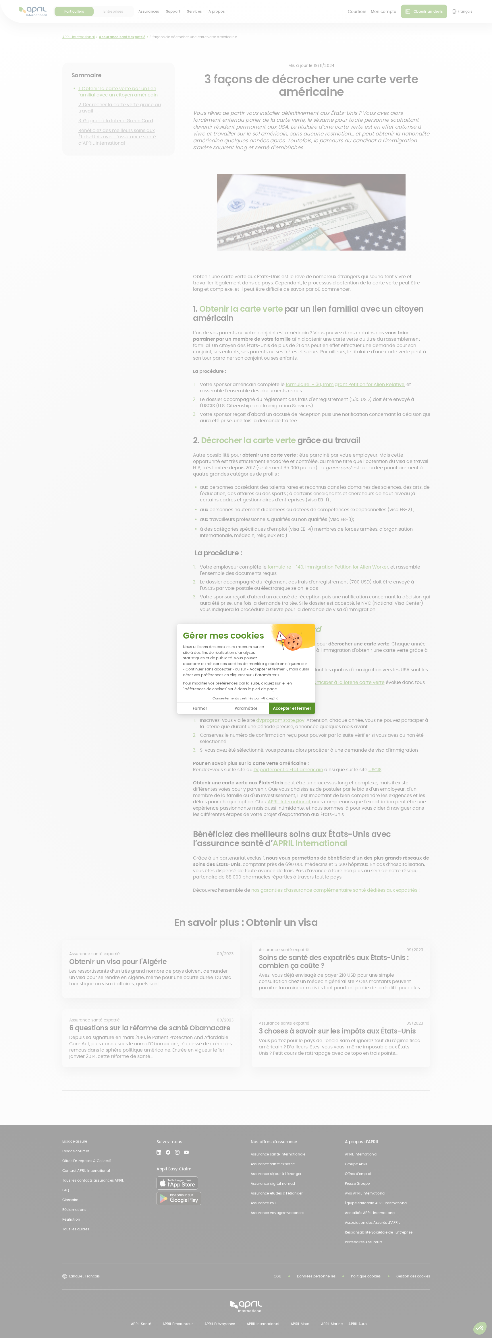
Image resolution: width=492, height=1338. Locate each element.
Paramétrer (246, 708)
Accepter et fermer (292, 708)
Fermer (200, 708)
